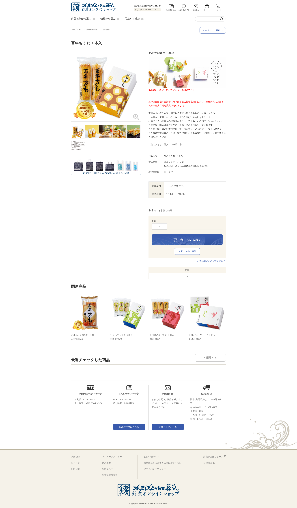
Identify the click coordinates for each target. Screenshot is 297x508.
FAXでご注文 (171, 10)
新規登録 (196, 10)
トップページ (76, 29)
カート (219, 10)
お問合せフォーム (168, 427)
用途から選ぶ (92, 29)
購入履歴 (106, 463)
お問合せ (75, 469)
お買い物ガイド (184, 10)
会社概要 (207, 463)
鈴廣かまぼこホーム (213, 456)
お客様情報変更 (109, 475)
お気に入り (107, 469)
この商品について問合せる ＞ (211, 261)
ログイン (75, 463)
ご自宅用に (106, 29)
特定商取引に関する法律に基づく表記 (162, 463)
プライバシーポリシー (155, 469)
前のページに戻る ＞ (212, 30)
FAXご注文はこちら (129, 427)
